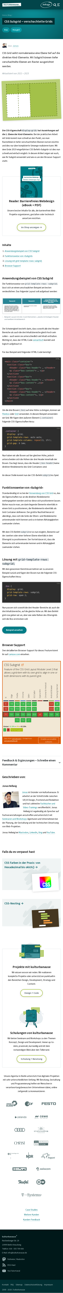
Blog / (10, 15)
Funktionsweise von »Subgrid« (19, 256)
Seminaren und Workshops (14, 819)
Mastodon (23, 832)
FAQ (12, 1284)
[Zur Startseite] (12, 4)
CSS (6, 29)
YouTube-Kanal (13, 1270)
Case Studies (31, 1209)
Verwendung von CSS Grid (41, 493)
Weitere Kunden (31, 1214)
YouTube (51, 832)
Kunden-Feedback (31, 1219)
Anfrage (46, 4)
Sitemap (19, 1284)
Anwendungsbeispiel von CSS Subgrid (22, 251)
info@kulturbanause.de (17, 1252)
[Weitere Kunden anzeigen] (31, 1150)
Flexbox (6, 414)
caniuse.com (14, 654)
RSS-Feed (11, 1265)
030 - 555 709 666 (16, 1248)
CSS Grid (17, 29)
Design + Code (31, 993)
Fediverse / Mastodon (16, 1259)
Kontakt (5, 1284)
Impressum (48, 1284)
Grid (16, 414)
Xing (40, 832)
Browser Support (13, 265)
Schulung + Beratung (31, 1059)
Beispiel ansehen (14, 630)
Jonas (15, 46)
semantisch (38, 340)
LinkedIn (33, 832)
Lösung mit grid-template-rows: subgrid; (23, 261)
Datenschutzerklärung (33, 1284)
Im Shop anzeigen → (31, 227)
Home (4, 15)
